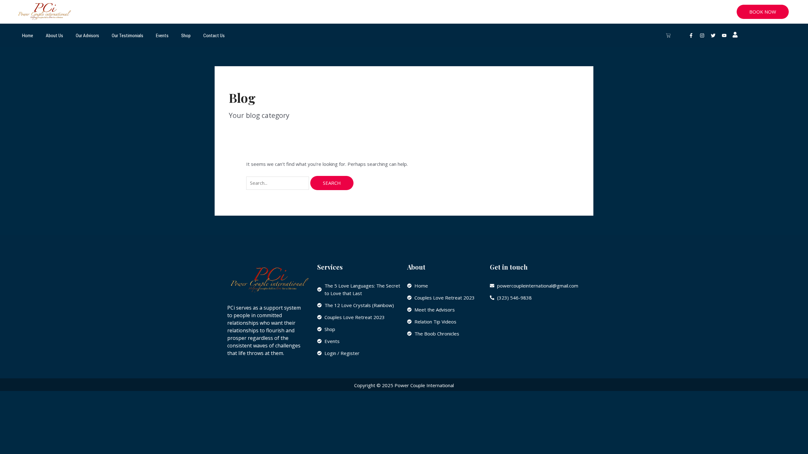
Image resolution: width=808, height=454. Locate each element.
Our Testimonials (127, 35)
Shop (186, 35)
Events (162, 35)
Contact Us (214, 35)
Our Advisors (87, 35)
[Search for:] (278, 183)
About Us (54, 35)
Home (27, 35)
